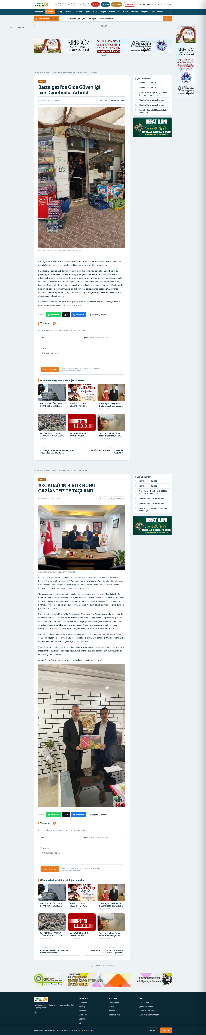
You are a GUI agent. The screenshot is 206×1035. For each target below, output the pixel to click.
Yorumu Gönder (50, 369)
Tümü (167, 19)
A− (101, 100)
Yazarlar (118, 4)
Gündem (50, 12)
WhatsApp (55, 315)
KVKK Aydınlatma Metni (149, 1014)
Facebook (80, 315)
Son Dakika (130, 4)
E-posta (95, 337)
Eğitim (87, 12)
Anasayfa (39, 12)
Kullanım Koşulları (146, 1010)
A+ (106, 100)
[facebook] (170, 11)
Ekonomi (78, 12)
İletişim (112, 1010)
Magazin (145, 12)
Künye (111, 1006)
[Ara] (157, 4)
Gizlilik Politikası (146, 1002)
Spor (95, 12)
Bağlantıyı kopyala (117, 100)
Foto (96, 4)
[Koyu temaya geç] (163, 4)
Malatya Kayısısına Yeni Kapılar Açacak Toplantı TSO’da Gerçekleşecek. (94, 19)
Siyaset (68, 12)
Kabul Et (166, 1030)
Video (106, 4)
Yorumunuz (45, 348)
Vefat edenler (157, 12)
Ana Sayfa (37, 72)
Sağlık (103, 12)
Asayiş (59, 12)
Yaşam (125, 12)
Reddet (153, 1030)
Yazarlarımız (114, 1014)
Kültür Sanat (114, 12)
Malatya (134, 12)
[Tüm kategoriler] (169, 4)
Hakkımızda (114, 1002)
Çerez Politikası (146, 1006)
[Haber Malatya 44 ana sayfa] (41, 4)
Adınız (43, 337)
